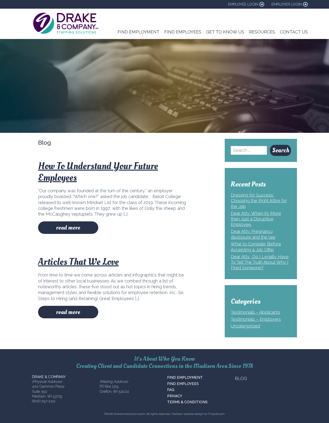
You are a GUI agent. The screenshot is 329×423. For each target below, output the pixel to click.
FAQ (170, 390)
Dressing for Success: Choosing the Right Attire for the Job (259, 200)
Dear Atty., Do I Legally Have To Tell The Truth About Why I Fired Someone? (260, 262)
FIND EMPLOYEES (183, 384)
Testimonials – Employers (256, 319)
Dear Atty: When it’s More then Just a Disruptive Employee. (256, 219)
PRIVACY (174, 396)
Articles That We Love (78, 262)
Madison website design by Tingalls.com (198, 414)
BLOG (241, 378)
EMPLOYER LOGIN (286, 4)
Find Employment (138, 31)
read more (68, 228)
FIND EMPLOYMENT (185, 377)
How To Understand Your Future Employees (98, 172)
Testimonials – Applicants (255, 312)
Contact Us (294, 31)
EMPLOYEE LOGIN (243, 4)
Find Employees (182, 31)
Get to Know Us (225, 31)
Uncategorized (245, 325)
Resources (262, 31)
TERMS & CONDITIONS (187, 402)
